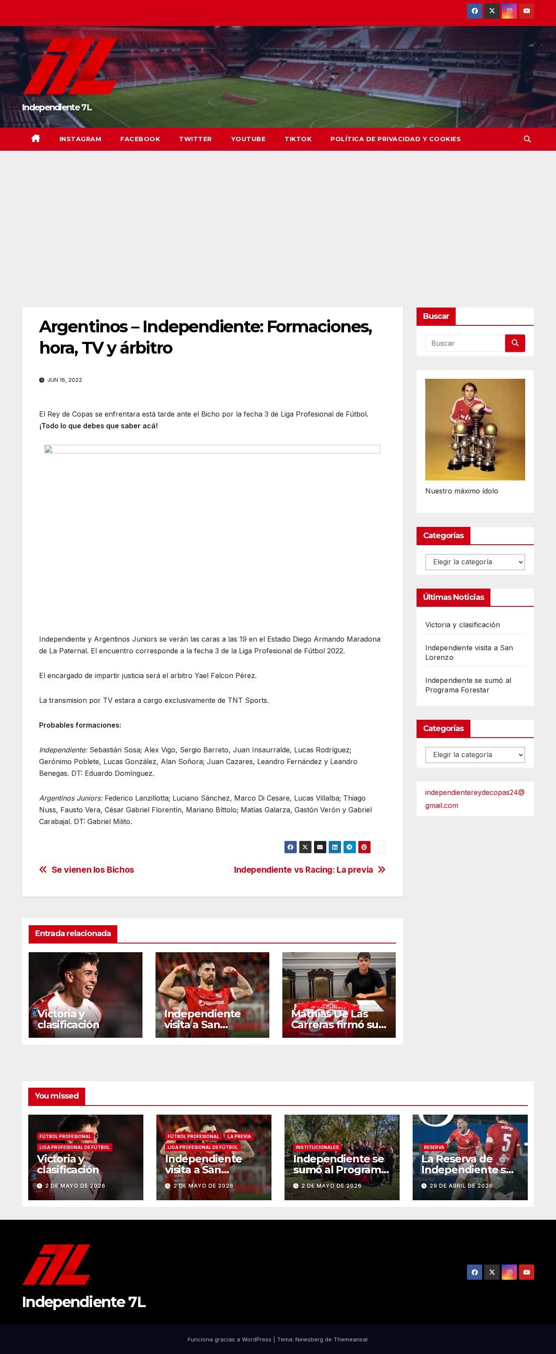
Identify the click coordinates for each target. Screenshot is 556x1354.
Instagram (81, 139)
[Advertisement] (278, 216)
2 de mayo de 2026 (75, 1185)
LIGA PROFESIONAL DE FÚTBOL (75, 1147)
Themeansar (351, 1339)
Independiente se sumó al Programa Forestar (340, 1169)
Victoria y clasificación (68, 1019)
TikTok (298, 139)
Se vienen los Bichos (93, 870)
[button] (527, 139)
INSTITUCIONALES (317, 1147)
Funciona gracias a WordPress (230, 1339)
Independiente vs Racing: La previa (303, 870)
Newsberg (309, 1339)
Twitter (195, 139)
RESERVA (434, 1147)
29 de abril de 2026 (461, 1185)
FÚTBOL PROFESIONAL (65, 1136)
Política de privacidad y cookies (396, 139)
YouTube (248, 139)
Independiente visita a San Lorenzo (202, 1024)
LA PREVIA (239, 1136)
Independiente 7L (56, 107)
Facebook (140, 139)
